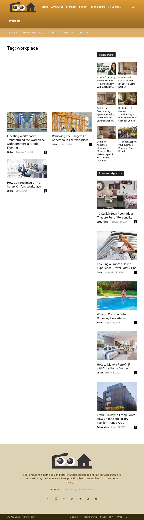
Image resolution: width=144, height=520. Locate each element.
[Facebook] (48, 499)
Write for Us (123, 516)
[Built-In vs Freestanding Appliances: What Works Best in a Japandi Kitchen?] (106, 98)
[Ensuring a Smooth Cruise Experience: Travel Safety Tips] (117, 245)
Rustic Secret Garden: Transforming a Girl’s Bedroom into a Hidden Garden (127, 114)
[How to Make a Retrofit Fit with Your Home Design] (117, 345)
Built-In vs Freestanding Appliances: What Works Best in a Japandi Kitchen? (105, 114)
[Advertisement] (49, 86)
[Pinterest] (64, 499)
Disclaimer (75, 516)
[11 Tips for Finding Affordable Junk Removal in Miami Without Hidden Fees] (106, 68)
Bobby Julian (103, 427)
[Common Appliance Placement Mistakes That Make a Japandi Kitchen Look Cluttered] (106, 132)
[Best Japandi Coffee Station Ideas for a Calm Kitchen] (127, 68)
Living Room (114, 7)
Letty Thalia (102, 221)
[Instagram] (56, 498)
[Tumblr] (80, 499)
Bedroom (71, 7)
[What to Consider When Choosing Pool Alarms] (117, 295)
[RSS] (72, 499)
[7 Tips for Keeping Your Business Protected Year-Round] (127, 132)
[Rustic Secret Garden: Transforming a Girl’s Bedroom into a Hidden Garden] (127, 98)
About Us (68, 32)
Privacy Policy (106, 516)
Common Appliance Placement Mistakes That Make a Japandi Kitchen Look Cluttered (105, 151)
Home (45, 7)
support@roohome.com (79, 489)
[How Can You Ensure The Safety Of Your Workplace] (27, 169)
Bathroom (14, 21)
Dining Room (98, 7)
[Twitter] (88, 499)
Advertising (54, 32)
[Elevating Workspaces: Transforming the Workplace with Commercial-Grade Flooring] (27, 122)
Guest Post (12, 32)
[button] (133, 7)
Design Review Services (33, 32)
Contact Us (82, 32)
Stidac (10, 152)
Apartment (57, 7)
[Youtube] (96, 499)
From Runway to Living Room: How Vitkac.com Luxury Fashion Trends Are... (116, 418)
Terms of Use (90, 516)
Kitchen (83, 7)
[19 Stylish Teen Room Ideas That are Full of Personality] (117, 195)
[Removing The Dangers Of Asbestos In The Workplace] (72, 122)
